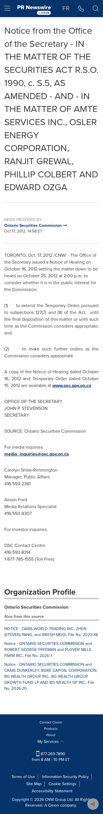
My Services (48, 742)
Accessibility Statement (52, 791)
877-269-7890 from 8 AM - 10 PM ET (51, 757)
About (51, 734)
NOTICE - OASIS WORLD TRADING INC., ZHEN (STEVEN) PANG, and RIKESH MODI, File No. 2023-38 (51, 632)
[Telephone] (81, 8)
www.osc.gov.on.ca (71, 385)
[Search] (95, 8)
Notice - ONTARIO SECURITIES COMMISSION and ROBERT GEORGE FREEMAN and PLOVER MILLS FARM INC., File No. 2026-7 (48, 650)
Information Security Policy (65, 777)
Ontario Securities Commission (36, 607)
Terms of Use (23, 777)
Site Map (33, 784)
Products (51, 728)
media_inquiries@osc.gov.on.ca (36, 454)
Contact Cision (50, 722)
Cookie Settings (62, 784)
